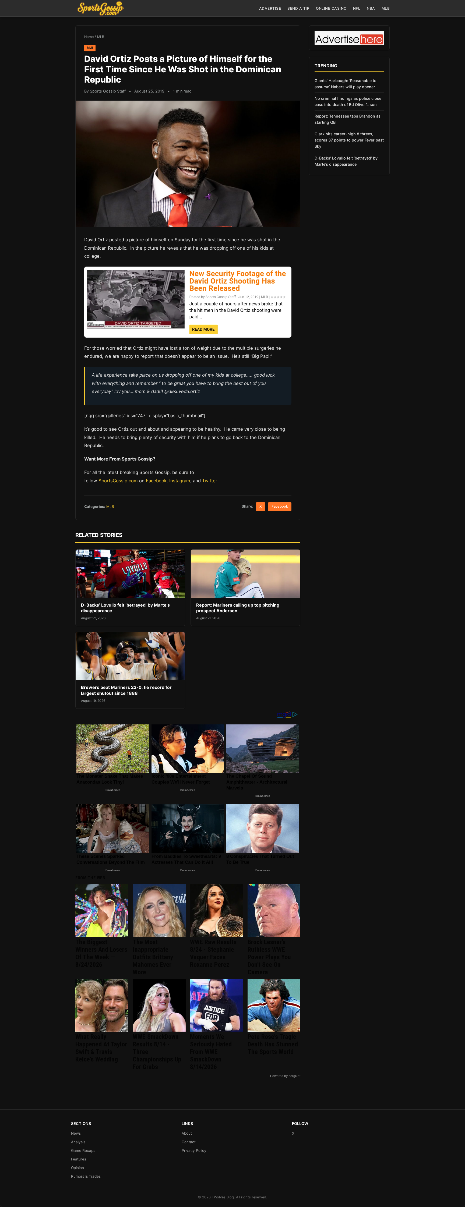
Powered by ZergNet (285, 1076)
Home (89, 37)
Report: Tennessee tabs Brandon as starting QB (348, 119)
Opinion (77, 1168)
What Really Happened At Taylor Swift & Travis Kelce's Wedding (101, 1048)
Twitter (209, 480)
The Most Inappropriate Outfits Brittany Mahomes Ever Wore (153, 957)
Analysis (78, 1142)
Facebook (156, 480)
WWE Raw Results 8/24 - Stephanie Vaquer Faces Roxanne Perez (213, 953)
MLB (386, 8)
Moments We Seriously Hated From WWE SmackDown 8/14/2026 (211, 1052)
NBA (371, 8)
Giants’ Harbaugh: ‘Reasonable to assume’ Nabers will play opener (345, 83)
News (76, 1133)
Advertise (270, 8)
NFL (357, 8)
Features (78, 1159)
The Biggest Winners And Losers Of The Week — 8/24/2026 (101, 953)
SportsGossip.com (118, 480)
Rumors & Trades (86, 1176)
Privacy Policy (194, 1150)
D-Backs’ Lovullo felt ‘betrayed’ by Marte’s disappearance (346, 161)
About (187, 1133)
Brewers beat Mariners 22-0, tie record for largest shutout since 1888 (126, 690)
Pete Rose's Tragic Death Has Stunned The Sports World (273, 1044)
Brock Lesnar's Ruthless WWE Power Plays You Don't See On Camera (269, 957)
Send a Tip (298, 8)
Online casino (331, 8)
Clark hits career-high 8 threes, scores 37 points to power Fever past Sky (349, 140)
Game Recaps (83, 1150)
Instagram (179, 480)
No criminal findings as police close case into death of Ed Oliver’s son (348, 101)
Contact (189, 1142)
